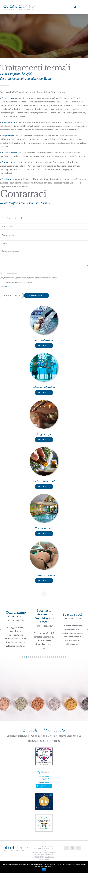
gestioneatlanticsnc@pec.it (44, 856)
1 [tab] (22, 657)
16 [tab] (53, 657)
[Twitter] (72, 848)
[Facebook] (66, 848)
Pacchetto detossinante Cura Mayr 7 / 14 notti (15, 618)
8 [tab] (36, 657)
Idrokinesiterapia (9, 122)
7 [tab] (34, 657)
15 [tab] (51, 657)
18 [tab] (57, 657)
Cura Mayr (6, 179)
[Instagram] (78, 848)
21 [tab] (63, 657)
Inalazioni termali (9, 152)
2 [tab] (24, 657)
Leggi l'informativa (5, 286)
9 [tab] (39, 657)
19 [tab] (59, 657)
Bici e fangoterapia (72, 619)
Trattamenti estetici (11, 162)
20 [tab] (61, 657)
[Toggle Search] (75, 7)
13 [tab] (47, 657)
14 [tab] (49, 657)
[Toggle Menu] (83, 7)
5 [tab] (30, 657)
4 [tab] (28, 657)
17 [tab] (55, 657)
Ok (44, 870)
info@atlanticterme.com (44, 854)
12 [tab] (45, 657)
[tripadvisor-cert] (44, 816)
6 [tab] (32, 657)
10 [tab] (41, 657)
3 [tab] (26, 657)
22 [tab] (65, 657)
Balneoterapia (8, 98)
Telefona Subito (36, 295)
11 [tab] (43, 657)
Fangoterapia (8, 135)
